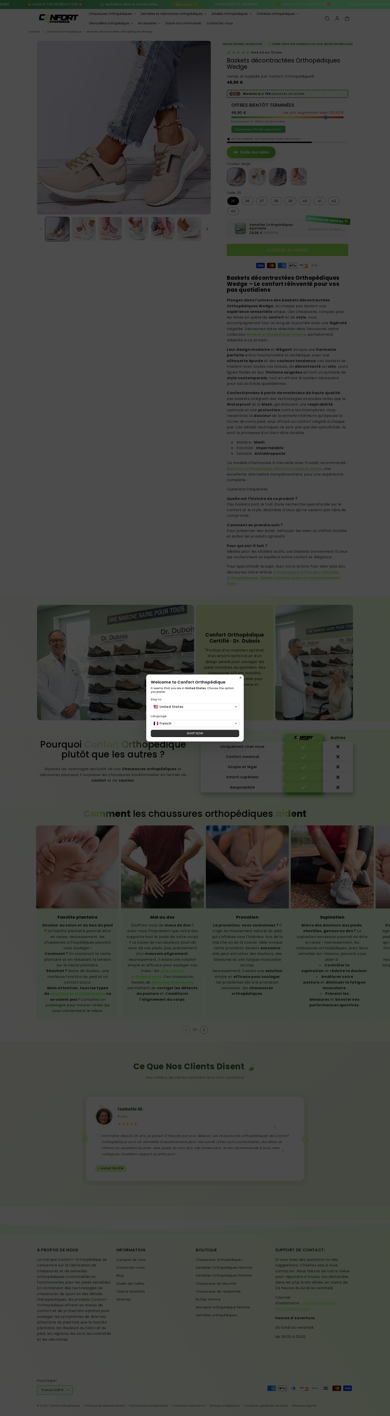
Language (159, 716)
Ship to (156, 699)
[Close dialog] (240, 677)
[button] (195, 706)
